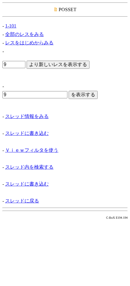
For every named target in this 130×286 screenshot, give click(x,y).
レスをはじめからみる (29, 42)
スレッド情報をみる (27, 116)
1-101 (10, 25)
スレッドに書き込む (27, 133)
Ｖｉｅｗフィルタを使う (31, 150)
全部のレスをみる (24, 34)
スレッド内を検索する (29, 167)
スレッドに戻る (22, 200)
